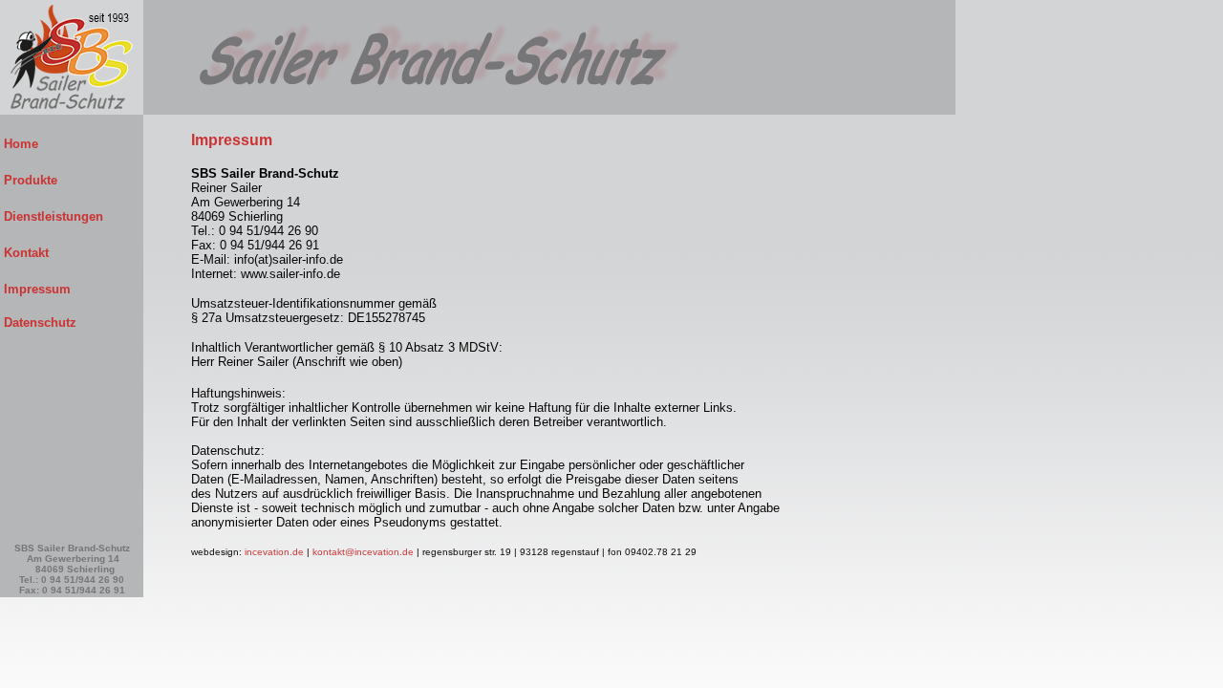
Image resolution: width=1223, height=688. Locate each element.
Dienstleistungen (70, 216)
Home (70, 144)
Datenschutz (38, 322)
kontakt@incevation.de (363, 552)
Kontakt (70, 253)
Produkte (70, 180)
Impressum (71, 289)
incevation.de (274, 552)
